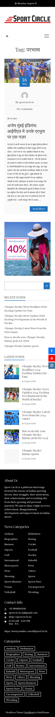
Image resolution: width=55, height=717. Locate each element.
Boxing (32, 539)
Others (32, 571)
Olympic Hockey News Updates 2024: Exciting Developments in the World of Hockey (25, 320)
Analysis (8, 534)
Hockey (32, 555)
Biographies (11, 539)
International (11, 560)
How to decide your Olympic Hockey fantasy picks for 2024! (35, 434)
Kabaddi (32, 560)
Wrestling (33, 592)
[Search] (47, 285)
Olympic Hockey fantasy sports (21, 346)
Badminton (34, 534)
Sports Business (12, 581)
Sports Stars (34, 581)
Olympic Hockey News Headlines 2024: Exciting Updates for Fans (35, 371)
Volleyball (9, 592)
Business (9, 544)
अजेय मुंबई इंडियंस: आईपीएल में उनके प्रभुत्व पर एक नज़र (26, 131)
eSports (8, 550)
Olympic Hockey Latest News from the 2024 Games (36, 415)
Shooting (9, 576)
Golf (6, 555)
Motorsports (11, 565)
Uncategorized (36, 587)
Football (32, 550)
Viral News (29, 712)
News (31, 565)
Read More (39, 209)
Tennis (8, 587)
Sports (31, 576)
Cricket (13, 118)
